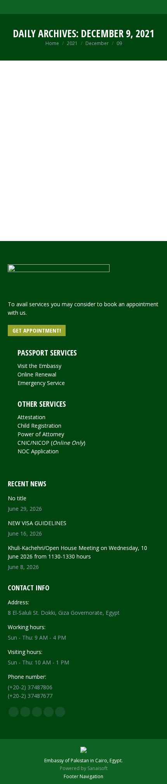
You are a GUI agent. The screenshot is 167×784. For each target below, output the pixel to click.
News (29, 164)
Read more (36, 234)
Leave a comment (60, 164)
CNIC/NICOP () (51, 442)
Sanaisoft (97, 768)
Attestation (31, 417)
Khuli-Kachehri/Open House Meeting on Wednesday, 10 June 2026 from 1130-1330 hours (77, 552)
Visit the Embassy (39, 365)
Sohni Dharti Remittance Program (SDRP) (81, 148)
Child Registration (39, 425)
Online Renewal (36, 374)
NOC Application (38, 451)
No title (17, 498)
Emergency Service (41, 383)
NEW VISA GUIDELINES (37, 523)
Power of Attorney (40, 434)
